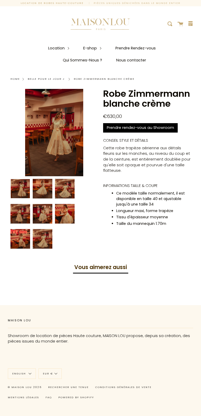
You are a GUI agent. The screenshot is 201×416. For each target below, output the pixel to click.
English (19, 373)
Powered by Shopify (76, 397)
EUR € (48, 373)
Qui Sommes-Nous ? (82, 60)
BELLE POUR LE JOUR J (46, 79)
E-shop (90, 48)
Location (57, 48)
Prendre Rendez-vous (135, 48)
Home (15, 79)
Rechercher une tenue (68, 387)
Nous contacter (131, 60)
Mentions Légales (23, 397)
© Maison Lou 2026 (25, 387)
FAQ (49, 397)
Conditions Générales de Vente (123, 387)
